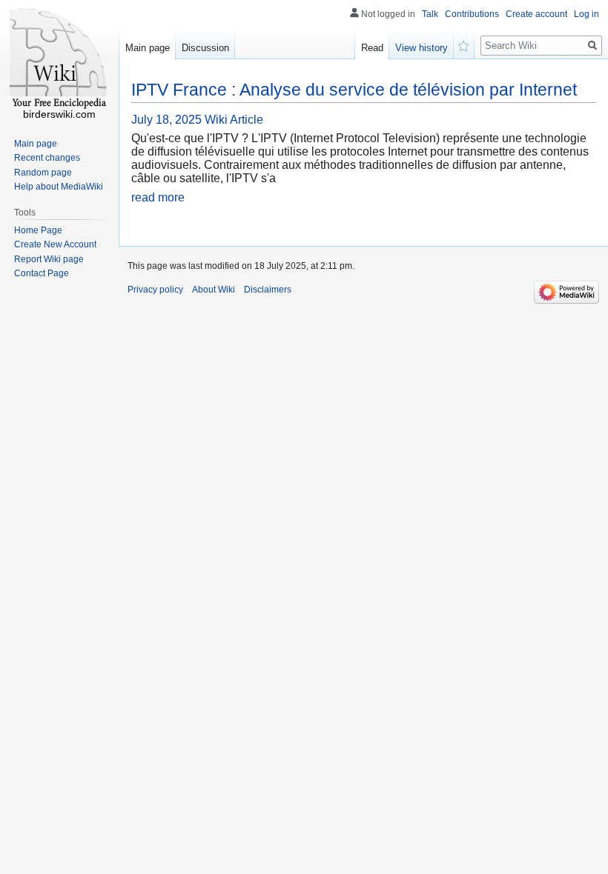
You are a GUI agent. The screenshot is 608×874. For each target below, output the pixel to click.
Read (372, 47)
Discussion (205, 47)
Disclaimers (267, 289)
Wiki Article (234, 119)
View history (421, 47)
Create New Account (55, 244)
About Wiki (213, 289)
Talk (430, 14)
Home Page (38, 230)
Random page (43, 172)
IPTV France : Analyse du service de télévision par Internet (354, 89)
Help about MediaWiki (58, 186)
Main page (147, 47)
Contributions (472, 14)
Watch (464, 44)
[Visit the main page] (59, 59)
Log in (586, 14)
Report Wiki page (49, 259)
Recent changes (47, 158)
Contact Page (41, 273)
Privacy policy (155, 289)
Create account (536, 14)
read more (158, 197)
